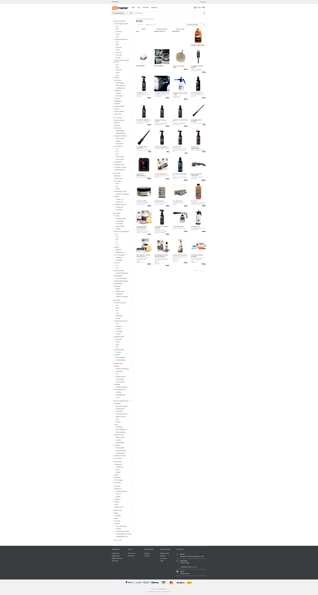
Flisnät (118, 469)
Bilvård (116, 366)
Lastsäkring (117, 462)
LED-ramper (119, 223)
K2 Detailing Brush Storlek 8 (196, 120)
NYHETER (146, 7)
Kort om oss (131, 553)
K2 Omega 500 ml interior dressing (142, 227)
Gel (117, 186)
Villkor (162, 561)
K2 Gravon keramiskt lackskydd (197, 255)
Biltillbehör (117, 117)
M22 (117, 154)
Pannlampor (119, 260)
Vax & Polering (120, 382)
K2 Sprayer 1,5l (195, 226)
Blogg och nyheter (117, 558)
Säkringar (118, 440)
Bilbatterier (117, 176)
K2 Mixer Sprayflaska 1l (161, 147)
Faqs (165, 589)
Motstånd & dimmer (121, 414)
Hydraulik (117, 523)
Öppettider (115, 561)
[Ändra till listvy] (142, 24)
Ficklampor (119, 257)
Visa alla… (118, 57)
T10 (117, 244)
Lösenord (202, 16)
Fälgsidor (118, 93)
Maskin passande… (119, 349)
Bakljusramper (120, 252)
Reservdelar (119, 143)
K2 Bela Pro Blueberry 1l (144, 120)
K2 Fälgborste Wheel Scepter (197, 66)
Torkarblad (117, 515)
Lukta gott (117, 98)
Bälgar (116, 513)
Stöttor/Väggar (118, 480)
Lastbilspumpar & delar (122, 531)
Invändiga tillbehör (119, 106)
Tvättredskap (120, 379)
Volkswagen (119, 315)
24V (117, 268)
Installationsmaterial (121, 401)
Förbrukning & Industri (120, 191)
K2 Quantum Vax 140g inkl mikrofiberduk (161, 255)
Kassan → (154, 7)
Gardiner (116, 109)
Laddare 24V (119, 202)
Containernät (119, 467)
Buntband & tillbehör (122, 406)
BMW (117, 308)
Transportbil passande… (121, 321)
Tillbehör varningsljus (122, 296)
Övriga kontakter (121, 453)
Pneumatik (117, 521)
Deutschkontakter (121, 450)
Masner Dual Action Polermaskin (196, 174)
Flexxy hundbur (120, 138)
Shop (141, 19)
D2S (117, 239)
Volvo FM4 (119, 55)
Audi (117, 305)
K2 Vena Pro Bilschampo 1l (180, 174)
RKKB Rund (119, 427)
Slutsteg (116, 502)
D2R (117, 236)
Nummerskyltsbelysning (121, 281)
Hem (137, 19)
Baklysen (116, 247)
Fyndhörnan (117, 540)
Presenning (117, 482)
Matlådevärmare (120, 88)
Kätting (116, 475)
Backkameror (118, 489)
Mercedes (119, 31)
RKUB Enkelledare (121, 429)
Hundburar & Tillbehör (120, 136)
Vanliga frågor (116, 556)
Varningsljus (117, 286)
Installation (117, 403)
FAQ (138, 7)
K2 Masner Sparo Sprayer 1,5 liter (180, 93)
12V (117, 265)
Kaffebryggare (120, 83)
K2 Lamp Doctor (177, 201)
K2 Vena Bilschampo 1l (161, 174)
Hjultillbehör (117, 90)
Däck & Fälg (119, 371)
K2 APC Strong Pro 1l (197, 93)
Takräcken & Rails (119, 164)
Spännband (117, 477)
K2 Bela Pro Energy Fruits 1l (160, 120)
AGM (117, 183)
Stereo (116, 504)
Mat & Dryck (117, 80)
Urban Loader (120, 159)
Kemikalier (117, 384)
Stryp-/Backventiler (121, 526)
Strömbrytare (118, 458)
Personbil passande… (120, 302)
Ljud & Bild (116, 486)
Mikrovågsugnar (120, 85)
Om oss (156, 589)
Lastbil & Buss (118, 178)
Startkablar (119, 209)
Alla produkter (118, 13)
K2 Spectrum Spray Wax (180, 255)
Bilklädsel (116, 300)
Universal (117, 355)
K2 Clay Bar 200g (141, 201)
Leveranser (163, 558)
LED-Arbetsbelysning (122, 273)
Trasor (118, 397)
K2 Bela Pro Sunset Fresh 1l (180, 120)
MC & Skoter (117, 181)
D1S (117, 234)
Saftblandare (119, 294)
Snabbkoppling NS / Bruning (124, 534)
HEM (133, 7)
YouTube (146, 556)
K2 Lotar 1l (194, 201)
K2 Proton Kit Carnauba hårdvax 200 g (143, 255)
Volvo (117, 36)
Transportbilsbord (119, 169)
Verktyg (118, 422)
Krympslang (119, 411)
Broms (116, 518)
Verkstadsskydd (120, 360)
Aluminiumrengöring (121, 387)
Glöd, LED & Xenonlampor (121, 231)
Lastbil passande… (119, 336)
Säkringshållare (120, 442)
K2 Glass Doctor (159, 201)
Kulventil (118, 528)
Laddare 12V (119, 199)
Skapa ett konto (164, 553)
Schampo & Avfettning (122, 369)
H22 (117, 151)
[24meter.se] (120, 8)
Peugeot (118, 329)
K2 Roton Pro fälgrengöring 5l (141, 174)
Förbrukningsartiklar (120, 389)
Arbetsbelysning (119, 270)
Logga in (202, 2)
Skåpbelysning (118, 283)
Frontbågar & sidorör (120, 167)
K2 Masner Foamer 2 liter (162, 93)
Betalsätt (163, 556)
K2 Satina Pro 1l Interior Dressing (161, 227)
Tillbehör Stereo (118, 507)
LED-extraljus (120, 221)
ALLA (154, 24)
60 (152, 24)
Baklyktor (118, 249)
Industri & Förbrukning (122, 194)
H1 (117, 242)
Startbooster (119, 207)
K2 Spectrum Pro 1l (142, 93)
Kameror (118, 494)
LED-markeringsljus (121, 278)
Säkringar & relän (119, 435)
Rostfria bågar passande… (121, 23)
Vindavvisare (117, 114)
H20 (117, 149)
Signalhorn (117, 103)
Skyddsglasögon (120, 395)
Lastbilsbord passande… (121, 39)
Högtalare (117, 499)
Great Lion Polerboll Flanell (178, 66)
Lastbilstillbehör (119, 21)
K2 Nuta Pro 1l (177, 147)
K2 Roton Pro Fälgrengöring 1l (195, 147)
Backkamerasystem (121, 491)
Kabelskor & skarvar (120, 455)
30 (150, 24)
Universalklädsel (120, 357)
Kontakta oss (115, 553)
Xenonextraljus (120, 226)
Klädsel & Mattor (121, 376)
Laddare (116, 196)
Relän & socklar (120, 437)
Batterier (116, 173)
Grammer (118, 352)
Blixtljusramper (120, 291)
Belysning (116, 213)
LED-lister (117, 263)
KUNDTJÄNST (115, 1)
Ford (117, 310)
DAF (117, 26)
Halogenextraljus (121, 218)
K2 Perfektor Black (178, 226)
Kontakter (117, 445)
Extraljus (116, 216)
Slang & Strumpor (121, 416)
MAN (117, 29)
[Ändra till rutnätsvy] (140, 24)
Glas (117, 374)
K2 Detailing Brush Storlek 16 (142, 147)
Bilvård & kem (146, 19)
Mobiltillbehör (118, 101)
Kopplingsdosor (120, 409)
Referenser (131, 556)
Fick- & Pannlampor (119, 255)
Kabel (116, 424)
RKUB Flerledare (120, 432)
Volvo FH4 (119, 52)
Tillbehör (118, 141)
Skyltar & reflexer (119, 111)
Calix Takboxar (118, 146)
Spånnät (118, 472)
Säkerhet (116, 77)
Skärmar (118, 496)
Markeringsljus (118, 276)
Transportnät (118, 464)
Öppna (118, 189)
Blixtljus (118, 289)
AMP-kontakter (120, 448)
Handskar (118, 392)
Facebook (147, 553)
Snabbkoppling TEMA (122, 536)
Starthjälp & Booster (120, 204)
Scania (117, 34)
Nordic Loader (120, 156)
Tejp (117, 419)
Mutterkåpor (119, 96)
